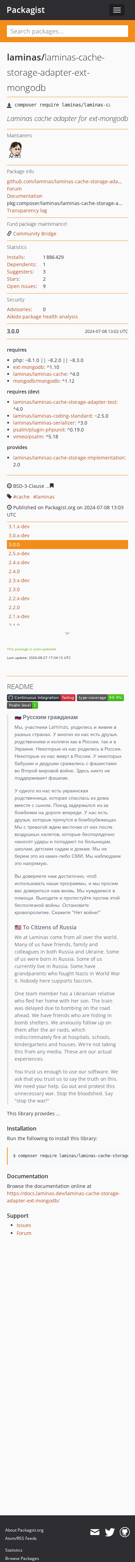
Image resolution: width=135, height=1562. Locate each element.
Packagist (26, 9)
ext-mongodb (28, 367)
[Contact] (95, 1532)
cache (23, 496)
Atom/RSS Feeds (21, 1538)
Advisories (19, 309)
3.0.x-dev (19, 535)
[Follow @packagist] (110, 1532)
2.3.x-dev (19, 580)
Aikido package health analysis (42, 316)
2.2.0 (14, 607)
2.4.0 (14, 571)
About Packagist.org (24, 1530)
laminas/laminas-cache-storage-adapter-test (64, 402)
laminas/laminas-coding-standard (52, 415)
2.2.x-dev (19, 598)
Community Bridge (34, 233)
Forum (14, 188)
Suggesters (20, 271)
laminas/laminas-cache (40, 374)
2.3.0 (14, 589)
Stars (13, 279)
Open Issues (21, 286)
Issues (24, 1225)
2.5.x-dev (19, 553)
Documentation (25, 196)
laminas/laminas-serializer (44, 422)
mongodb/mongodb (36, 381)
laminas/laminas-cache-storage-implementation (69, 457)
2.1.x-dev (19, 616)
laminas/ (26, 57)
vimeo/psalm (28, 436)
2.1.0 (14, 625)
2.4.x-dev (19, 562)
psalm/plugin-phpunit (38, 429)
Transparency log (27, 210)
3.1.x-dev (19, 526)
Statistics (13, 1550)
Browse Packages (22, 1558)
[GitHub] (125, 1532)
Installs (15, 257)
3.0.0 (14, 544)
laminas (45, 496)
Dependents (21, 264)
